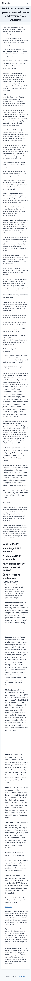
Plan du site (22, 976)
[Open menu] (27, 3)
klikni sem (8, 907)
